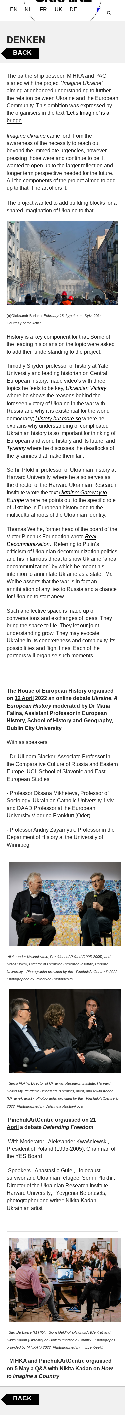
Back (22, 52)
